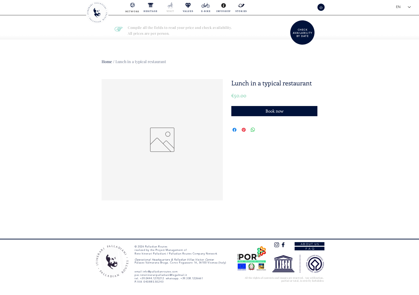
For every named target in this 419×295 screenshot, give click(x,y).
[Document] (303, 32)
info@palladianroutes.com (160, 271)
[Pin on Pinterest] (244, 130)
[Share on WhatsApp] (253, 130)
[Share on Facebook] (234, 130)
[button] (321, 7)
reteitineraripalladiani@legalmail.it (163, 275)
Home (107, 61)
